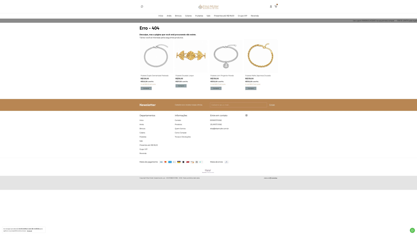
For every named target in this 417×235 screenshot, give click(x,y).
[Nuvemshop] (270, 178)
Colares (188, 16)
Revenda (255, 16)
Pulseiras (199, 16)
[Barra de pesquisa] (142, 6)
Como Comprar (180, 133)
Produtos (178, 124)
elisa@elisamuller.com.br (219, 129)
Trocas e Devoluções (183, 137)
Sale (208, 16)
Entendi (29, 231)
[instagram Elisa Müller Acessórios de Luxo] (246, 115)
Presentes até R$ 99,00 (224, 16)
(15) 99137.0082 (216, 124)
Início (160, 16)
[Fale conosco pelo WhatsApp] (412, 230)
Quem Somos (180, 129)
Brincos (178, 16)
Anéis (169, 16)
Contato (178, 120)
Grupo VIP (242, 16)
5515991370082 (216, 120)
